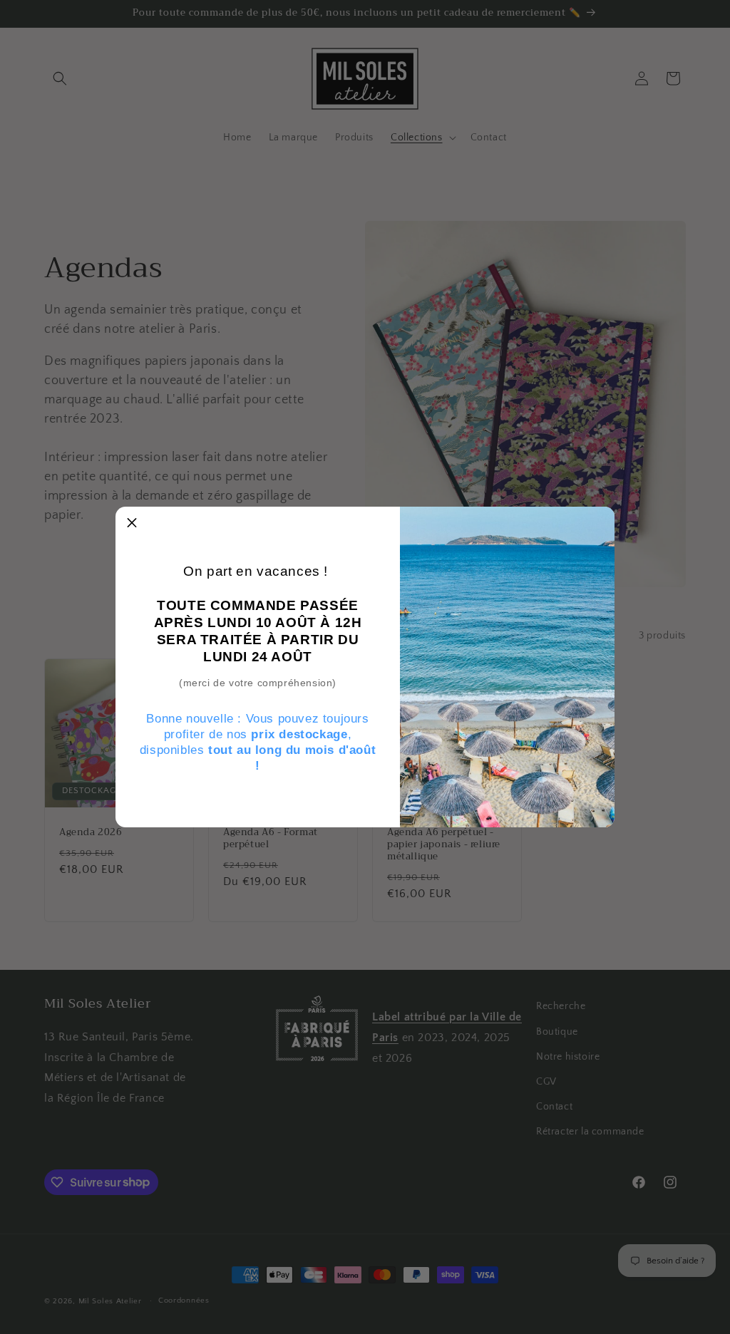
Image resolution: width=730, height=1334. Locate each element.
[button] (132, 523)
